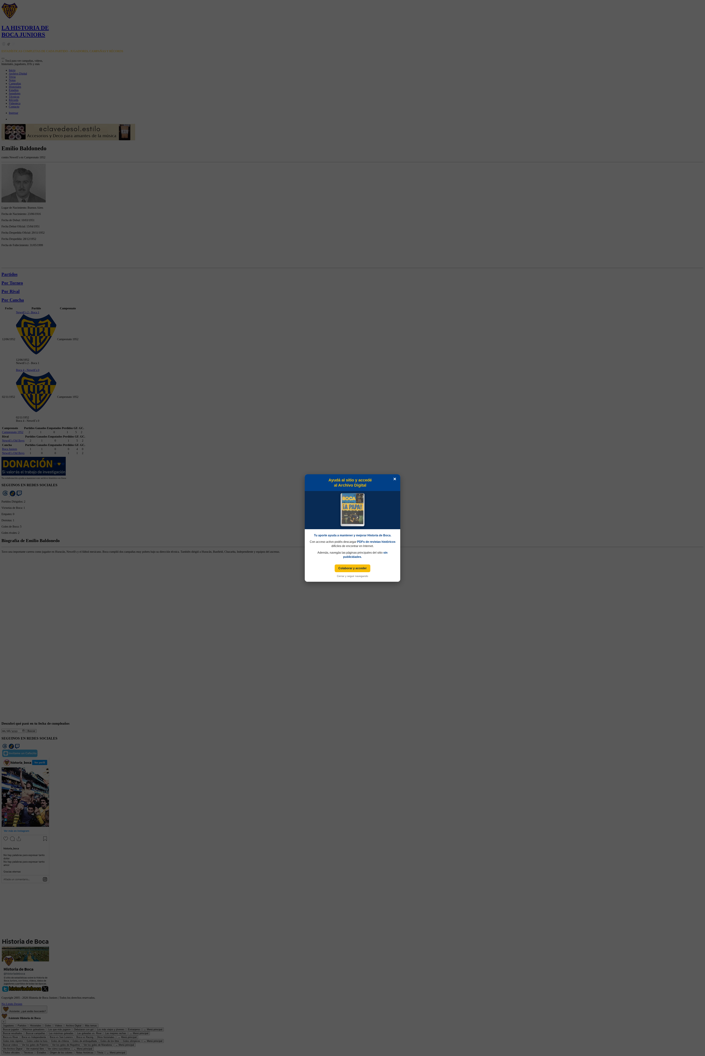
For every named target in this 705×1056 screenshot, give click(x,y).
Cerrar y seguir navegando (352, 576)
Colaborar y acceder (352, 568)
